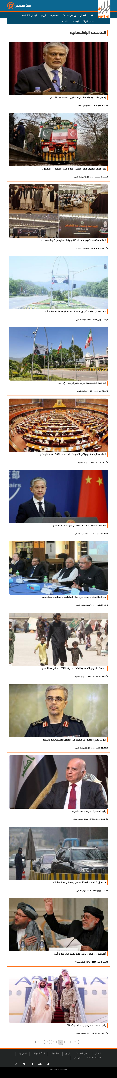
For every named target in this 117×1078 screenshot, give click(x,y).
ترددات (75, 21)
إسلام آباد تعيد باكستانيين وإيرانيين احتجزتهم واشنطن (78, 97)
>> (39, 1042)
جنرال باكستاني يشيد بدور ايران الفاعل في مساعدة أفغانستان (74, 597)
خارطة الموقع (94, 1057)
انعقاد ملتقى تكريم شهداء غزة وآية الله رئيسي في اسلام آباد (73, 240)
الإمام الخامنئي (29, 15)
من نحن (77, 1057)
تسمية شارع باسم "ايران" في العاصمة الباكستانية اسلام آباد (75, 311)
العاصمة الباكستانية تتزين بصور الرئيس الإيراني (82, 383)
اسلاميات (54, 15)
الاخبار (83, 15)
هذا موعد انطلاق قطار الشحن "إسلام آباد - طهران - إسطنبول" (73, 168)
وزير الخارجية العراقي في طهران (89, 811)
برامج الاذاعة (69, 15)
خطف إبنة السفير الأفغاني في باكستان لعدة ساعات (79, 882)
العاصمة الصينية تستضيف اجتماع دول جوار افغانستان (79, 525)
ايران (43, 15)
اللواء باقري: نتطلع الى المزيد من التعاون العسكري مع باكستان (74, 739)
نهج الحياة (88, 21)
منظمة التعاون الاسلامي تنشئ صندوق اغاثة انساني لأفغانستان (74, 668)
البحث (65, 21)
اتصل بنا (23, 1053)
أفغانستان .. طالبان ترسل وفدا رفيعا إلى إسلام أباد (80, 953)
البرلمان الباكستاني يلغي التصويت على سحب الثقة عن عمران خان (73, 454)
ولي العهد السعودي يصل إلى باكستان (86, 1025)
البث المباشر (39, 1053)
